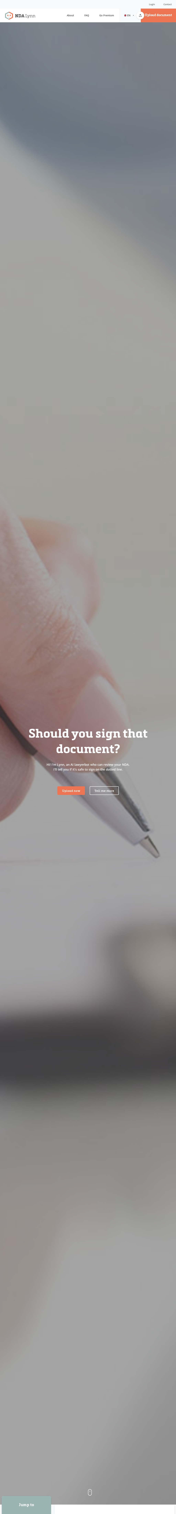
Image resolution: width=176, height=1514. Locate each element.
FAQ (86, 15)
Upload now (71, 791)
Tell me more (104, 791)
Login (152, 4)
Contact (167, 4)
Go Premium (106, 15)
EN (128, 15)
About (70, 15)
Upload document (158, 15)
